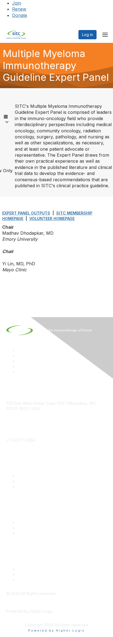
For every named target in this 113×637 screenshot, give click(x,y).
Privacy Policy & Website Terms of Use (52, 580)
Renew (19, 9)
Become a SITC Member (39, 476)
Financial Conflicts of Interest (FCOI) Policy (55, 574)
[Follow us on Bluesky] (19, 355)
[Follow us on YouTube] (19, 366)
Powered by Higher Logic (56, 630)
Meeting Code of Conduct (41, 569)
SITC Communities (33, 522)
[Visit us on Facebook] (19, 371)
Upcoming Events (33, 528)
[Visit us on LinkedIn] (19, 350)
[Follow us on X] (19, 361)
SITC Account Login (35, 486)
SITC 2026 (26, 481)
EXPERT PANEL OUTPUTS (26, 213)
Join (16, 3)
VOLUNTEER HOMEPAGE (52, 218)
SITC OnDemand (32, 533)
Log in (87, 34)
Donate (19, 15)
